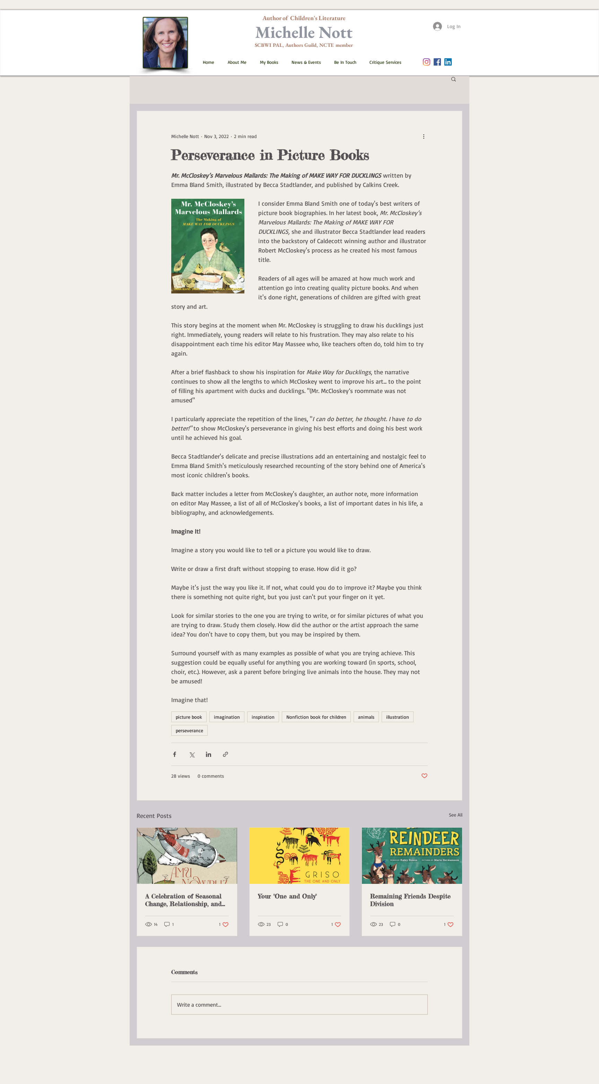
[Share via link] (225, 754)
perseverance (189, 730)
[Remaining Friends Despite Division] (412, 856)
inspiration (263, 717)
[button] (266, 62)
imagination (227, 717)
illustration (397, 717)
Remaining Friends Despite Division (410, 899)
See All (455, 815)
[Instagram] (426, 62)
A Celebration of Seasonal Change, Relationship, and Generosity (183, 899)
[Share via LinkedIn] (208, 754)
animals (366, 717)
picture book (189, 717)
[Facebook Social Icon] (437, 62)
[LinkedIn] (448, 62)
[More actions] (423, 136)
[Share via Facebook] (174, 754)
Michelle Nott (304, 32)
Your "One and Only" (287, 896)
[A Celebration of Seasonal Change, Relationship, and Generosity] (187, 856)
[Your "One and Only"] (300, 856)
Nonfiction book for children (316, 717)
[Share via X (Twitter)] (191, 754)
